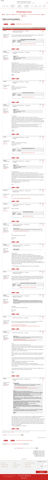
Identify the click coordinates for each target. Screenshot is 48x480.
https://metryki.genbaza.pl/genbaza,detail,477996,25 (21, 198)
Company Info (4, 466)
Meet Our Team (5, 464)
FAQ (4, 14)
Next (21, 20)
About (7, 6)
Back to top (5, 37)
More (44, 5)
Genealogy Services (26, 6)
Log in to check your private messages (32, 14)
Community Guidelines (29, 463)
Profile (21, 14)
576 (12, 20)
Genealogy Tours (12, 6)
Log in (44, 14)
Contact (40, 6)
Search (9, 14)
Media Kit (15, 466)
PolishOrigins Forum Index (20, 440)
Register (24, 16)
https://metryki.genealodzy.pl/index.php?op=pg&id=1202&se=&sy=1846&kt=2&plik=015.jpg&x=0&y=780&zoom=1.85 (24, 340)
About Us (3, 463)
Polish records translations (11, 19)
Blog (32, 6)
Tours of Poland (20, 6)
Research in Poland (29, 440)
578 (15, 20)
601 (17, 20)
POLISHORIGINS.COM (9, 476)
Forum (35, 6)
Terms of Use (27, 464)
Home (4, 6)
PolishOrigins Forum (24, 12)
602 (18, 20)
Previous (7, 20)
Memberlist (15, 14)
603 (20, 20)
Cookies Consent (16, 464)
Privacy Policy (27, 466)
